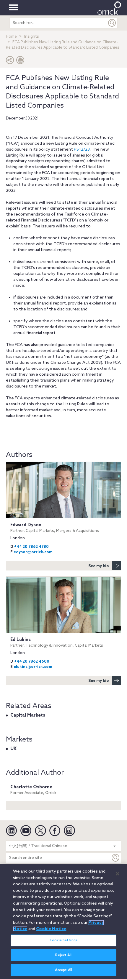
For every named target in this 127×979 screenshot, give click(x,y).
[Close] (117, 873)
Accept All (63, 970)
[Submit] (112, 22)
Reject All (63, 955)
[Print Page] (20, 61)
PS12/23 (82, 149)
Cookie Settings (63, 940)
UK (13, 749)
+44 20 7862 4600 (31, 661)
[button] (10, 61)
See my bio (98, 566)
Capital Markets (27, 715)
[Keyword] (115, 857)
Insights (31, 36)
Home (11, 36)
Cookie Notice (51, 929)
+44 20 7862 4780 (31, 547)
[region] (63, 921)
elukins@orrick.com (33, 667)
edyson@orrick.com (33, 552)
